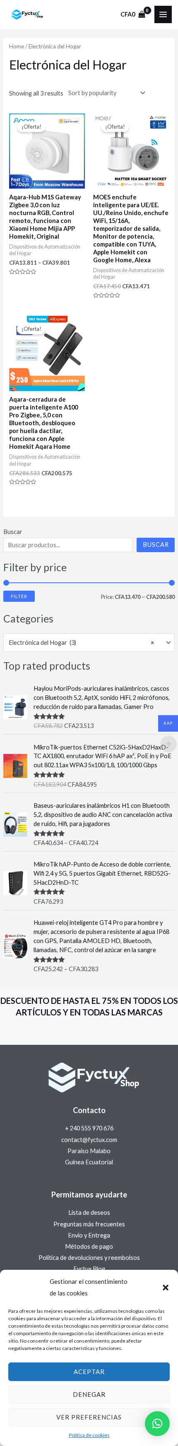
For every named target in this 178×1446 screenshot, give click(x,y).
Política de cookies (89, 1435)
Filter (19, 596)
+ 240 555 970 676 (89, 1128)
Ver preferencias (89, 1417)
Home (16, 46)
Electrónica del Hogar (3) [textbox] (81, 642)
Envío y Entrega (89, 1235)
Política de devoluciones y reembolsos (89, 1257)
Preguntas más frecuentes (89, 1224)
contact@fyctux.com (89, 1139)
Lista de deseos (89, 1212)
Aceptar (89, 1371)
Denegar (89, 1394)
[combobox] (89, 642)
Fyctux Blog (89, 1268)
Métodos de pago (89, 1246)
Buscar (12, 531)
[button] (165, 1287)
